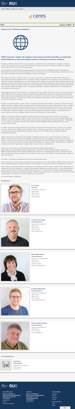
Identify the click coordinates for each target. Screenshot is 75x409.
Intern (53, 403)
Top (65, 407)
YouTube (54, 399)
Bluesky (54, 395)
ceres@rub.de (6, 400)
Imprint (4, 402)
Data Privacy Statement (8, 403)
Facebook (54, 397)
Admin (53, 405)
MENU (2, 25)
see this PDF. (17, 176)
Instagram (54, 394)
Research (14, 9)
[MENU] (73, 24)
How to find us (29, 401)
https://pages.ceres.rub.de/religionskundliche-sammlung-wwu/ (18, 150)
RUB (3, 9)
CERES (8, 9)
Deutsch (62, 25)
